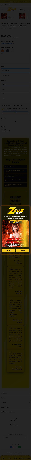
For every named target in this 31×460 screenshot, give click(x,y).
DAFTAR (8, 250)
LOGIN (23, 250)
